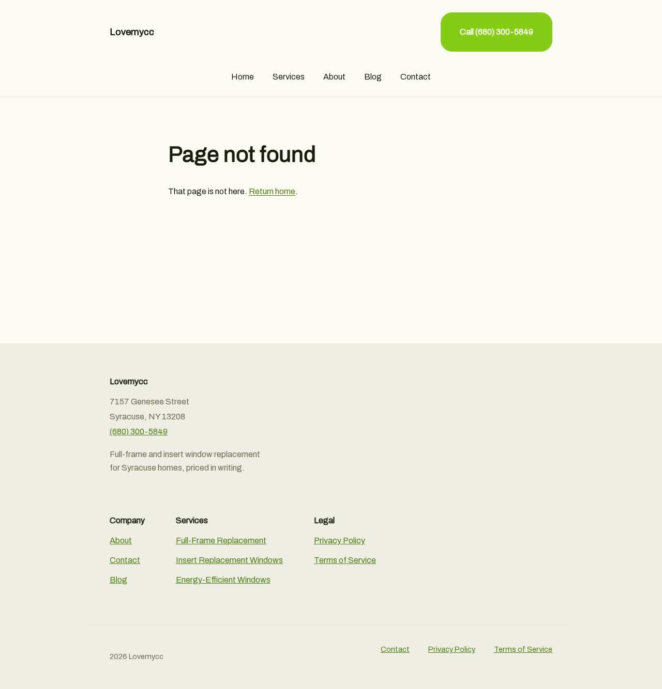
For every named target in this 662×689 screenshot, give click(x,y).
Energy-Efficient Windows (223, 579)
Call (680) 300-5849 (496, 31)
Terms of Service (345, 560)
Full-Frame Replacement (221, 540)
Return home (272, 191)
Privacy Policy (339, 540)
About (334, 76)
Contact (415, 76)
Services (289, 76)
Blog (373, 76)
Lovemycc (132, 32)
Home (242, 76)
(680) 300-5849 (139, 431)
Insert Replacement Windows (229, 560)
